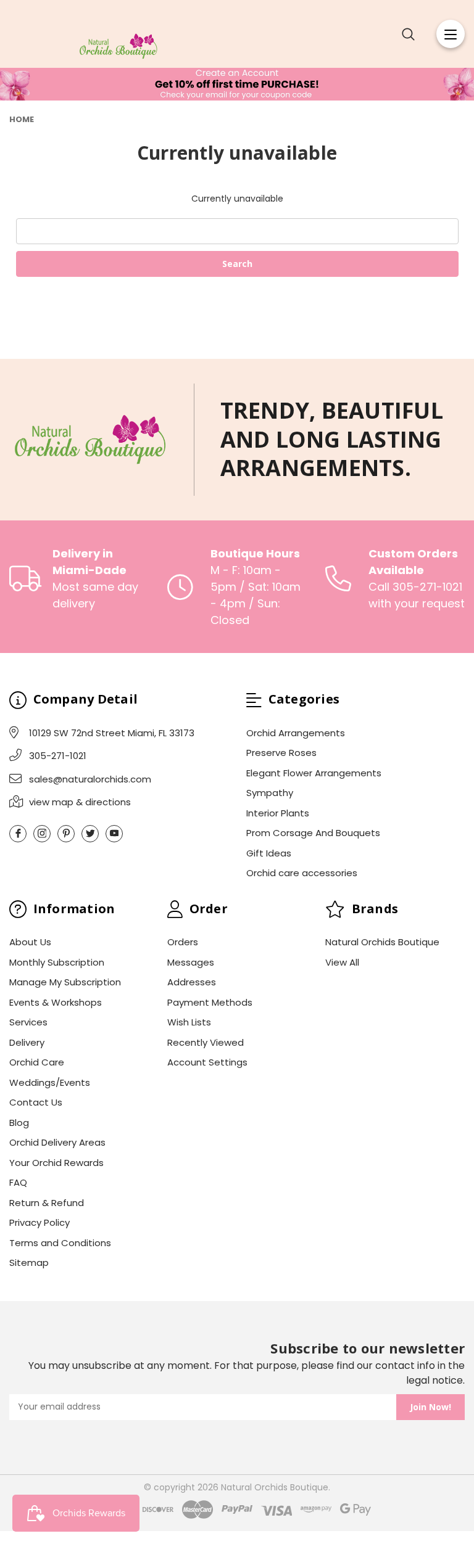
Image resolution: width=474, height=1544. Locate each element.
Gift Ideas (268, 853)
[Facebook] (18, 833)
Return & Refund (46, 1202)
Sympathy (269, 792)
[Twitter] (90, 833)
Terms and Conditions (60, 1242)
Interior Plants (277, 813)
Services (28, 1022)
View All (342, 962)
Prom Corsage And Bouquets (313, 832)
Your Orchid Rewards (56, 1162)
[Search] (408, 34)
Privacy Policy (39, 1222)
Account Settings (207, 1062)
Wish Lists (189, 1022)
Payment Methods (209, 1002)
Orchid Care (36, 1062)
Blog (19, 1122)
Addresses (191, 981)
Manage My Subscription (65, 981)
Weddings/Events (49, 1082)
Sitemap (29, 1262)
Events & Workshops (55, 1002)
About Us (30, 941)
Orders (182, 941)
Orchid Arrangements (295, 732)
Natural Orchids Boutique (382, 941)
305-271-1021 (57, 755)
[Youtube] (114, 833)
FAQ (18, 1182)
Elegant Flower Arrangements (313, 772)
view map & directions (80, 801)
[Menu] (450, 34)
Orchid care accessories (301, 872)
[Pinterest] (66, 833)
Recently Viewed (205, 1042)
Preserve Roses (281, 752)
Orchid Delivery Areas (57, 1142)
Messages (190, 962)
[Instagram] (42, 833)
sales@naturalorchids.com (90, 779)
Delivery (26, 1042)
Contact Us (35, 1102)
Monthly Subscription (56, 962)
